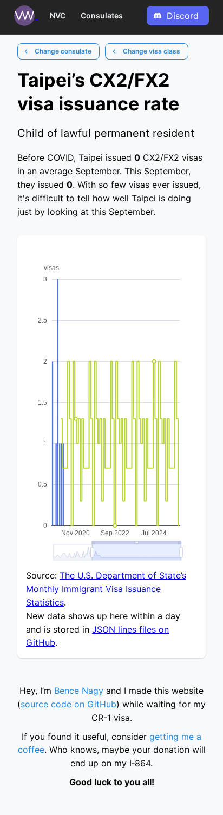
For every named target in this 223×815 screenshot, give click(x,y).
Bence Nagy (78, 690)
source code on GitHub (68, 704)
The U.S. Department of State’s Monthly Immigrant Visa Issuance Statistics (106, 589)
